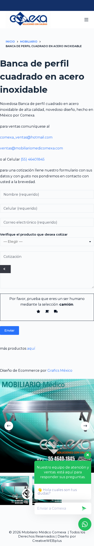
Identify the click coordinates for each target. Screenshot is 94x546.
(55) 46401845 (33, 159)
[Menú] (86, 20)
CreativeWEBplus (47, 541)
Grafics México (59, 370)
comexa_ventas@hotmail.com (26, 137)
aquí (31, 348)
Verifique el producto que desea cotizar (34, 234)
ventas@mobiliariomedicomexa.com (31, 148)
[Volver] (5, 269)
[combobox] (47, 241)
